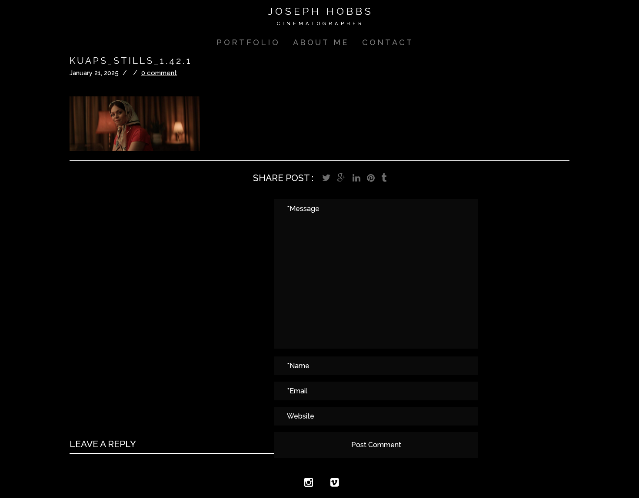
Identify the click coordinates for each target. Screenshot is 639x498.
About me (321, 42)
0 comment (159, 73)
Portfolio (248, 42)
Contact (388, 42)
